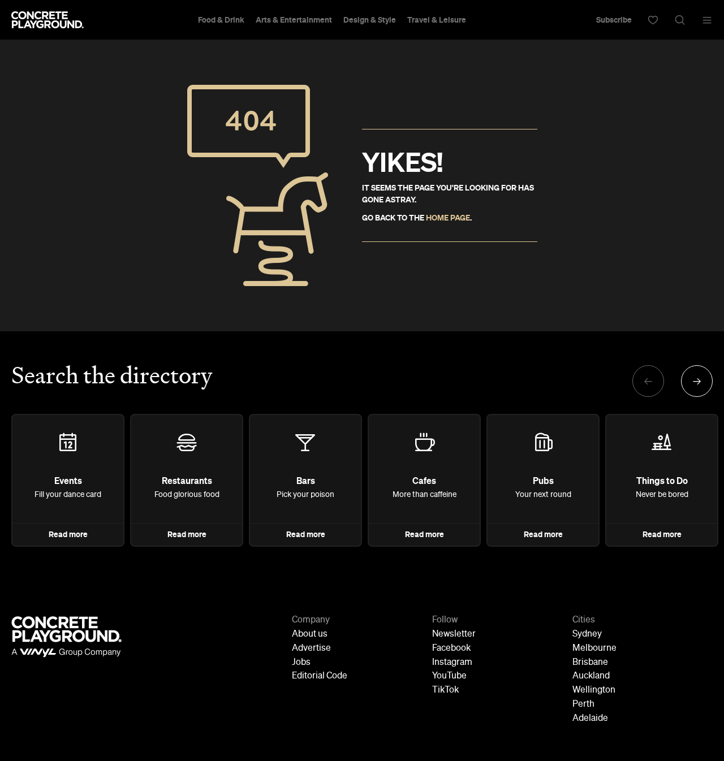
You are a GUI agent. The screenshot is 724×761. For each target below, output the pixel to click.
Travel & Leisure (436, 19)
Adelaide (590, 718)
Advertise (311, 648)
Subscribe (614, 19)
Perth (583, 704)
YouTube (449, 676)
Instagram (452, 662)
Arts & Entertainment (294, 19)
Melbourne (594, 648)
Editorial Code (319, 676)
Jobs (301, 662)
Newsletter (454, 634)
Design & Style (369, 19)
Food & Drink (221, 19)
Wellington (593, 690)
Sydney (587, 634)
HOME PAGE (448, 217)
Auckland (591, 676)
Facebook (451, 648)
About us (309, 634)
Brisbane (590, 662)
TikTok (445, 690)
